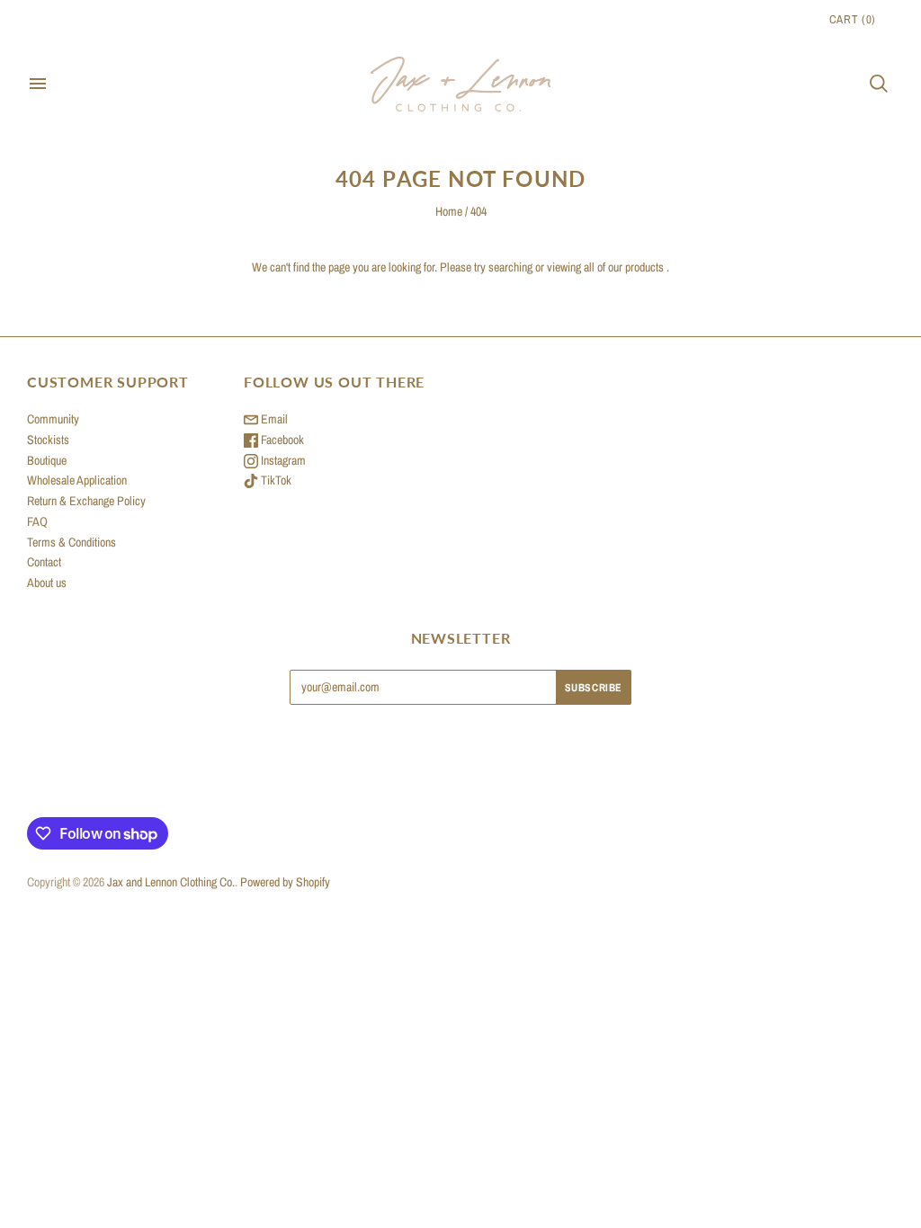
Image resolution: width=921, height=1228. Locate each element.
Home (448, 211)
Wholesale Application (77, 480)
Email (273, 419)
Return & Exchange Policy (86, 501)
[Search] (878, 83)
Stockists (48, 440)
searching (510, 267)
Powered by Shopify (285, 882)
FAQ (37, 521)
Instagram (282, 460)
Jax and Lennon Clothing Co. (171, 882)
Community (53, 419)
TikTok (274, 480)
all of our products (624, 267)
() (852, 19)
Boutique (47, 460)
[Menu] (38, 84)
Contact (44, 562)
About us (47, 582)
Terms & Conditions (71, 542)
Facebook (281, 440)
